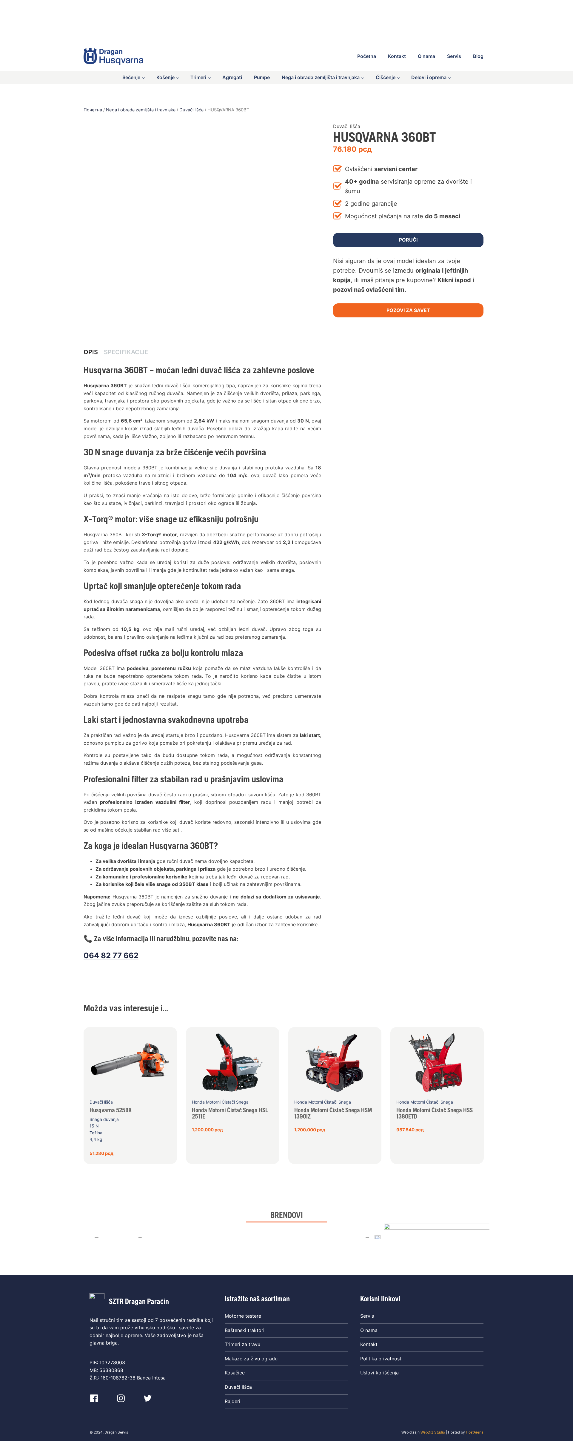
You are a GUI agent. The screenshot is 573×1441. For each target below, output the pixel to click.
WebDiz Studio (432, 1432)
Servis (454, 56)
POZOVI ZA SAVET (408, 310)
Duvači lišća (191, 110)
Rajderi (232, 1401)
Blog (478, 56)
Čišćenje (385, 77)
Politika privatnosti (381, 1359)
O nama (426, 56)
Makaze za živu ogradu (251, 1359)
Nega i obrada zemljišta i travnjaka (321, 77)
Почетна (93, 110)
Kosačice (235, 1373)
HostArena (474, 1432)
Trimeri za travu (242, 1344)
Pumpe (262, 77)
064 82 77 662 (111, 955)
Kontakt (397, 56)
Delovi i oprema (428, 77)
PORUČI (408, 240)
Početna (366, 56)
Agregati (232, 77)
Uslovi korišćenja (379, 1373)
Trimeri (198, 77)
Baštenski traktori (244, 1330)
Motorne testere (243, 1316)
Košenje (165, 77)
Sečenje (131, 77)
